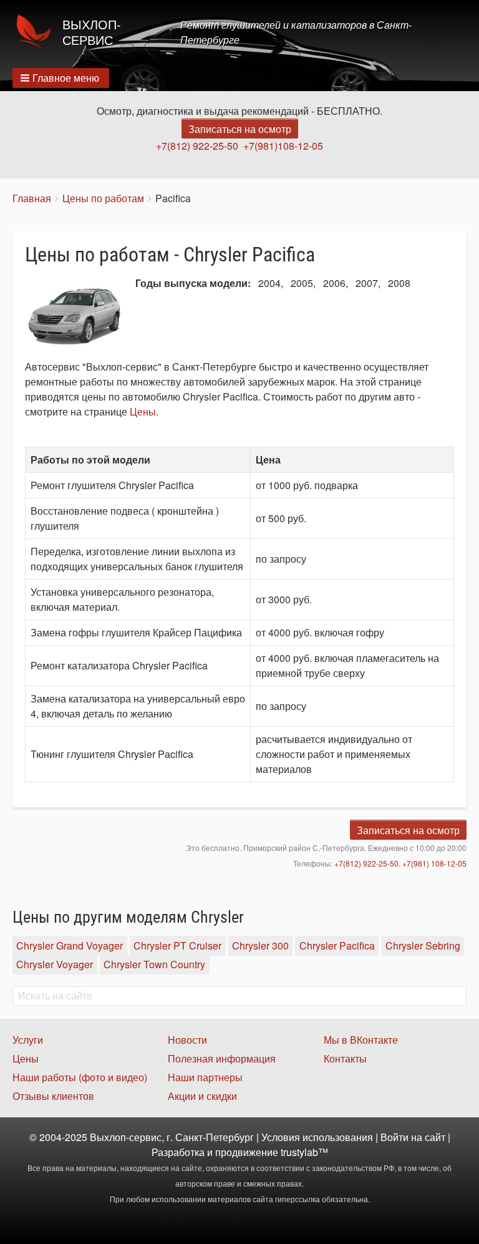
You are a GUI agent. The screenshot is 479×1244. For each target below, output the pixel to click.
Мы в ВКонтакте (361, 1040)
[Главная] (37, 32)
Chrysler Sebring (422, 945)
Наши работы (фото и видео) (79, 1077)
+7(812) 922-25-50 (197, 145)
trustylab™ (304, 1152)
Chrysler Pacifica (337, 945)
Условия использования (317, 1137)
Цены (143, 411)
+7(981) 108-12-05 (434, 863)
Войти (394, 1137)
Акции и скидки (202, 1096)
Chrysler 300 (260, 945)
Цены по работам (103, 198)
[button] (60, 78)
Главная (31, 198)
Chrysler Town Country (154, 965)
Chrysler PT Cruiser (177, 945)
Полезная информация (222, 1058)
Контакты (345, 1058)
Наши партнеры (205, 1077)
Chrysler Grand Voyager (69, 945)
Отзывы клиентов (53, 1096)
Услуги (27, 1040)
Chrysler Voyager (54, 965)
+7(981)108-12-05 (283, 145)
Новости (187, 1040)
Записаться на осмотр (239, 129)
